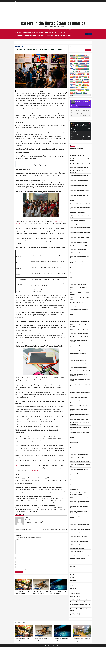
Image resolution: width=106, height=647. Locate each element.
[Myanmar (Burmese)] (79, 79)
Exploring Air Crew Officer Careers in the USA (78, 451)
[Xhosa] (77, 92)
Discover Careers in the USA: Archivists (77, 302)
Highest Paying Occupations (75, 596)
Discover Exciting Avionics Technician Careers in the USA (80, 163)
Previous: (23, 528)
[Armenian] (82, 55)
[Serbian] (74, 84)
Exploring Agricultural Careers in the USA (77, 457)
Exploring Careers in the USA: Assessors (77, 252)
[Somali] (74, 87)
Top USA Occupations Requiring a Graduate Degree (55, 32)
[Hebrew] (74, 68)
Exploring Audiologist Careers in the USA (77, 220)
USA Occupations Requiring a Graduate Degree (78, 601)
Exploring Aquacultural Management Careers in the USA (80, 329)
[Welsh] (74, 92)
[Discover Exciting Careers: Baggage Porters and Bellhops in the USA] (82, 631)
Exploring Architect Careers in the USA (77, 318)
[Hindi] (77, 68)
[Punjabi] (79, 82)
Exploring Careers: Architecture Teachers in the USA (79, 306)
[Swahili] (82, 87)
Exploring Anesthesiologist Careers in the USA (78, 367)
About (15, 30)
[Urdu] (85, 90)
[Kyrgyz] (79, 74)
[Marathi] (74, 79)
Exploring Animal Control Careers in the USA (78, 360)
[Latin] (85, 74)
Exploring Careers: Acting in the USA (76, 551)
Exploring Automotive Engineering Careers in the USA (79, 195)
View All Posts (38, 522)
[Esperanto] (74, 63)
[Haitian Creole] (85, 66)
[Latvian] (88, 74)
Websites (57, 38)
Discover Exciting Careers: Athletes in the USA (78, 245)
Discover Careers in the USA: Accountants (77, 558)
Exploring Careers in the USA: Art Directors (78, 284)
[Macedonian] (77, 76)
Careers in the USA (31, 30)
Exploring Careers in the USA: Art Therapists (78, 281)
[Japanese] (79, 71)
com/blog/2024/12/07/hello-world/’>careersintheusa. (43, 462)
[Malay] (82, 76)
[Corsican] (77, 60)
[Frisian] (88, 63)
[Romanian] (82, 82)
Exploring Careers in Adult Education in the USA (78, 521)
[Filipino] (79, 63)
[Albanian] (74, 55)
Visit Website (29, 522)
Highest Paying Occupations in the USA (67, 30)
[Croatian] (79, 60)
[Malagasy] (79, 76)
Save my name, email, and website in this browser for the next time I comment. (33, 569)
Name (17, 556)
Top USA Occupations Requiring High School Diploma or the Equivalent (29, 35)
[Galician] (71, 66)
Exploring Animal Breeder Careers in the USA (78, 364)
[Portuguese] (77, 82)
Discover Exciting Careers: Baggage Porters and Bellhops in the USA (81, 639)
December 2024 (73, 580)
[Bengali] (74, 58)
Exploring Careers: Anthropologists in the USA (78, 350)
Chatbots (38, 30)
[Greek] (79, 66)
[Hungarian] (82, 68)
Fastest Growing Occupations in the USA (50, 30)
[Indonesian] (71, 71)
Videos (52, 38)
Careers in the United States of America (53, 23)
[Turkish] (79, 90)
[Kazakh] (88, 71)
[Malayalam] (85, 76)
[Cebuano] (85, 58)
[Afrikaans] (71, 55)
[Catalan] (82, 58)
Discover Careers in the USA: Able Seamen (77, 562)
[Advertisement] (53, 11)
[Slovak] (88, 84)
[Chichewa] (88, 58)
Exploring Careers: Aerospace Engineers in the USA (79, 497)
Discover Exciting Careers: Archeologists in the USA (79, 321)
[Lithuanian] (71, 76)
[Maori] (71, 79)
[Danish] (85, 60)
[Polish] (74, 82)
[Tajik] (88, 87)
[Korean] (74, 74)
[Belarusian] (71, 58)
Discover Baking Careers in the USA (22, 591)
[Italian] (77, 71)
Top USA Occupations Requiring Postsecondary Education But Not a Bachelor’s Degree (32, 38)
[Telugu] (74, 90)
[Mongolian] (77, 79)
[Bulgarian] (79, 58)
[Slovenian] (71, 87)
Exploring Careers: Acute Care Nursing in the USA (79, 541)
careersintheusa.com (37, 470)
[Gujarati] (82, 66)
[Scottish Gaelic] (71, 84)
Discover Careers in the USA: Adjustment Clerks (78, 533)
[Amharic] (77, 55)
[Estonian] (77, 63)
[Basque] (88, 55)
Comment (17, 539)
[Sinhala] (85, 84)
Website (17, 564)
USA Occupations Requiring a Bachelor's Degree (78, 599)
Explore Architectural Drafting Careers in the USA (79, 309)
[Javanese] (82, 71)
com (16, 465)
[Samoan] (88, 82)
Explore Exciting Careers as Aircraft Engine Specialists (79, 432)
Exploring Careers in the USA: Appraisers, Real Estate (79, 333)
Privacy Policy (18, 32)
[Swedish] (85, 87)
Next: (55, 528)
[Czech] (82, 60)
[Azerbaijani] (85, 55)
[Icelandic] (85, 68)
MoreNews (57, 645)
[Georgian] (74, 66)
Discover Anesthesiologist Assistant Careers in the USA (80, 370)
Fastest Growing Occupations (75, 593)
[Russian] (85, 82)
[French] (85, 63)
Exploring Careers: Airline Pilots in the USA (78, 389)
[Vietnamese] (71, 92)
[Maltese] (88, 76)
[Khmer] (71, 74)
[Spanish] (77, 87)
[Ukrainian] (82, 90)
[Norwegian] (85, 79)
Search (71, 46)
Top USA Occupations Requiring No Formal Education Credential (58, 35)
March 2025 (72, 577)
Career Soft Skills (22, 30)
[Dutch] (88, 60)
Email (16, 560)
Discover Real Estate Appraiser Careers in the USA (79, 336)
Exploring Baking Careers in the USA (40, 591)
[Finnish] (82, 63)
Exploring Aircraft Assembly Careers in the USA (78, 405)
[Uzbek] (88, 90)
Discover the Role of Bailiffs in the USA (58, 591)
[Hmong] (79, 68)
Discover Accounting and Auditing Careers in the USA (79, 555)
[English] (71, 63)
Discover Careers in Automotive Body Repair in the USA (80, 203)
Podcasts (78, 30)
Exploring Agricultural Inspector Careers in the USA (79, 469)
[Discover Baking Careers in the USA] (23, 584)
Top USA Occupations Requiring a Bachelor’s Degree (33, 32)
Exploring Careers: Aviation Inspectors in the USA (79, 167)
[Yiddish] (79, 92)
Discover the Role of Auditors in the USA (77, 212)
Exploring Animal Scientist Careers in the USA (78, 357)
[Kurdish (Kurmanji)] (77, 74)
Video (90, 34)
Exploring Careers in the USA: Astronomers (78, 249)
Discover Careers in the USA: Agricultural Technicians (79, 461)
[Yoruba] (82, 92)
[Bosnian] (77, 58)
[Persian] (71, 82)
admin (17, 51)
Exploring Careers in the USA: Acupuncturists (78, 544)
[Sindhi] (82, 84)
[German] (77, 66)
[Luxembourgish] (74, 76)
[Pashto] (88, 79)
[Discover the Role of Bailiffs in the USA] (58, 584)
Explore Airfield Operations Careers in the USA (78, 397)
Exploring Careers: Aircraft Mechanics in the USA (79, 419)
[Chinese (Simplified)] (71, 60)
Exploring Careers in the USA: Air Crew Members (79, 454)
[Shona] (79, 84)
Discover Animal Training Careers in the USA (78, 353)
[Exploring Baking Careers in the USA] (41, 584)
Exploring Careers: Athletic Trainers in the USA (78, 242)
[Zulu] (85, 92)
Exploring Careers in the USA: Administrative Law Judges (80, 529)
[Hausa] (88, 66)
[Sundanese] (79, 87)
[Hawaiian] (71, 68)
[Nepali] (82, 79)
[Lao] (82, 74)
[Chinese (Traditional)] (74, 60)
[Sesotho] (77, 84)
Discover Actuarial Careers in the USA (77, 548)
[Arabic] (79, 55)
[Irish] (74, 71)
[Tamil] (71, 90)
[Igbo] (88, 68)
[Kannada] (85, 71)
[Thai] (77, 90)
